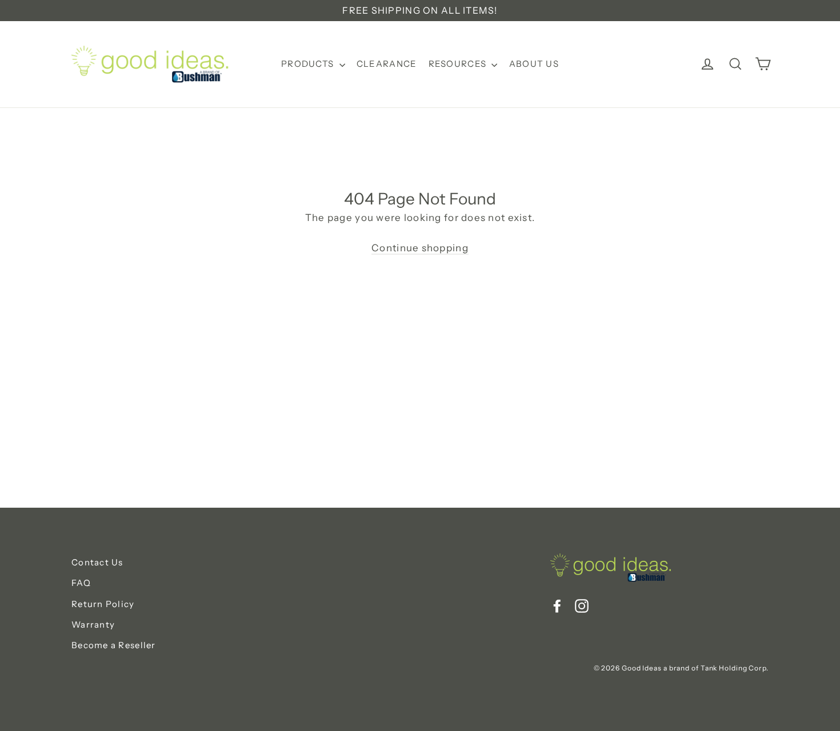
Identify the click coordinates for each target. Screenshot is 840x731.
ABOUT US (534, 63)
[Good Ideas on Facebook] (557, 605)
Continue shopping (420, 248)
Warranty (93, 624)
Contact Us (97, 562)
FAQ (81, 582)
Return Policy (103, 604)
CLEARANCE (387, 63)
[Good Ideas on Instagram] (582, 605)
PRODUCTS (308, 63)
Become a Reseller (113, 645)
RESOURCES (459, 63)
